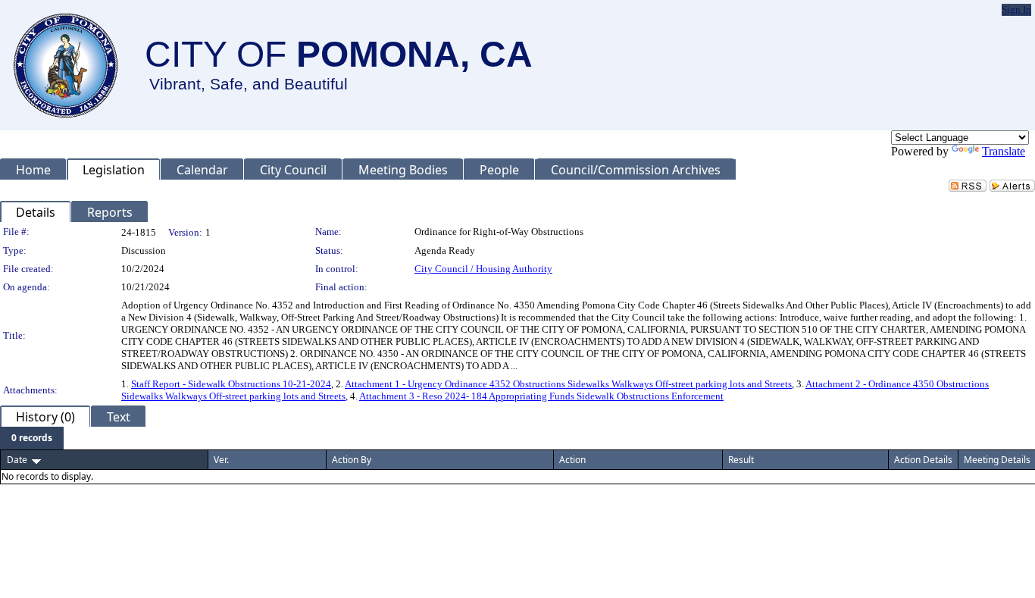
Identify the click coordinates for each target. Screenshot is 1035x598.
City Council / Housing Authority (483, 268)
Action (572, 459)
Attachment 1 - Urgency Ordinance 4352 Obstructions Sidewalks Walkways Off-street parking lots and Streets (568, 384)
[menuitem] (32, 438)
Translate (1003, 151)
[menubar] (32, 438)
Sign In (1016, 9)
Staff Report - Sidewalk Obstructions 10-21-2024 (231, 384)
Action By (351, 459)
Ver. (221, 459)
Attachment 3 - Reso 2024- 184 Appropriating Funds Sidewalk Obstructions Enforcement (541, 396)
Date (17, 459)
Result (741, 459)
